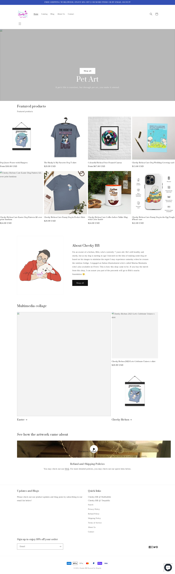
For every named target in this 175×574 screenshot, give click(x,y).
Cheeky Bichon (120, 419)
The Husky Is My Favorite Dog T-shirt (60, 163)
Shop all (87, 71)
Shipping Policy (94, 518)
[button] (20, 24)
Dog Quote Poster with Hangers (14, 163)
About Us (92, 527)
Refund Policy (93, 514)
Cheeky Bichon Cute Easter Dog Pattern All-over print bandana (21, 218)
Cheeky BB (83, 568)
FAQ (67, 469)
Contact (91, 532)
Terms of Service (95, 523)
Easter (21, 419)
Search (90, 505)
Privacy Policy (94, 509)
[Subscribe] (60, 546)
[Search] (151, 14)
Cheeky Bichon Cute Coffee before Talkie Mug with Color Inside (108, 218)
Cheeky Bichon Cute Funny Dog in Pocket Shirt (64, 217)
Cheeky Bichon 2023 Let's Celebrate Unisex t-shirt (134, 361)
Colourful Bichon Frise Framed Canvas (105, 163)
